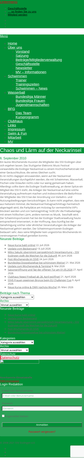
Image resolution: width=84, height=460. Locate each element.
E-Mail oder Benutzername (17, 390)
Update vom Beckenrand (22, 248)
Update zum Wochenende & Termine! (29, 266)
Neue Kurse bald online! (21, 245)
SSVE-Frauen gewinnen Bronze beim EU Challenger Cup (39, 280)
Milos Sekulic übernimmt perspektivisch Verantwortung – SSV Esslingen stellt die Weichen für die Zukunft (43, 253)
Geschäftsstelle (17, 8)
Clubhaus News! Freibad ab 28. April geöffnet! (34, 276)
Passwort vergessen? (42, 432)
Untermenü (8, 2)
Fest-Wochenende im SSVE (23, 259)
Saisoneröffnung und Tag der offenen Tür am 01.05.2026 (40, 269)
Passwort (7, 403)
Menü (4, 36)
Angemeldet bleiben (16, 416)
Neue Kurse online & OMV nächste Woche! (32, 287)
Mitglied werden (17, 14)
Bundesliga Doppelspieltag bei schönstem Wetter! (36, 262)
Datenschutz (10, 357)
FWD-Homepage (9, 381)
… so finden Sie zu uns (22, 11)
